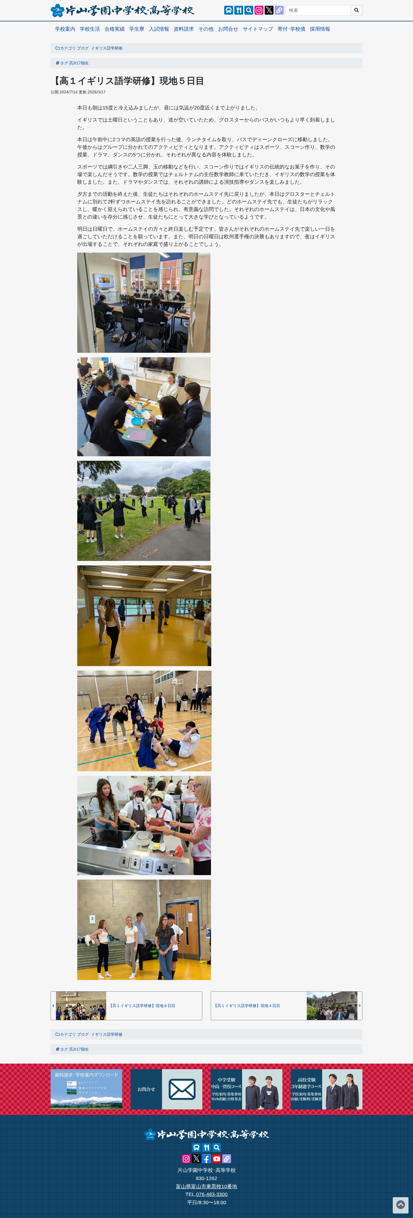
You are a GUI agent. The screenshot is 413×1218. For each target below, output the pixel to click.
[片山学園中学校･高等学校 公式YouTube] (217, 1159)
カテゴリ (68, 48)
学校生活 (90, 29)
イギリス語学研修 (106, 48)
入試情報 (159, 29)
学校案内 (65, 29)
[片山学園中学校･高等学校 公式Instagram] (259, 10)
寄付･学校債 (291, 29)
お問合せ (228, 29)
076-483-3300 (212, 1194)
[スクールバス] (229, 10)
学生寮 (136, 29)
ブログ (83, 48)
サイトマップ (258, 29)
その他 (206, 29)
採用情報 (320, 29)
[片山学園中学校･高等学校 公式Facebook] (206, 1159)
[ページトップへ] (401, 1205)
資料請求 (184, 29)
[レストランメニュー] (239, 10)
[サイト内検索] (249, 10)
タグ (64, 63)
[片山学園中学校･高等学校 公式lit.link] (279, 10)
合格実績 (115, 29)
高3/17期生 (79, 63)
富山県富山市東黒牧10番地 (206, 1186)
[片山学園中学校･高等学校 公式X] (269, 10)
